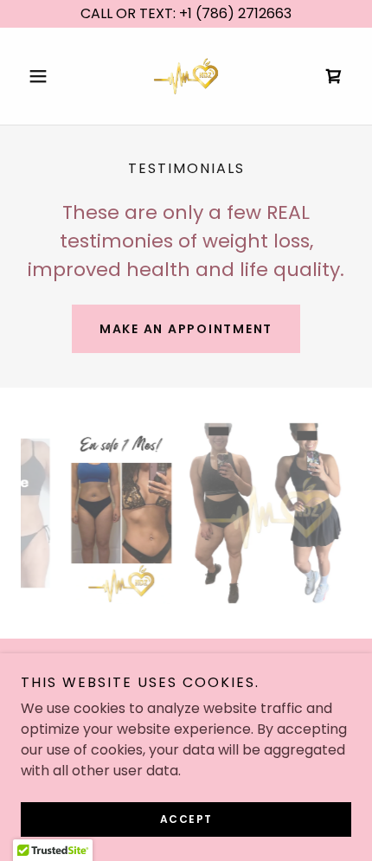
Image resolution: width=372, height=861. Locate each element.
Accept (186, 819)
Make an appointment (186, 328)
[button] (45, 76)
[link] (186, 76)
